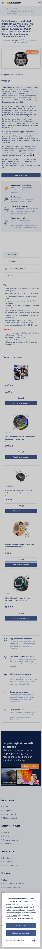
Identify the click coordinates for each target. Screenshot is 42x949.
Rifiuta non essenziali (21, 933)
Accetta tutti (21, 925)
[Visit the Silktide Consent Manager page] (33, 940)
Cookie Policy (11, 915)
